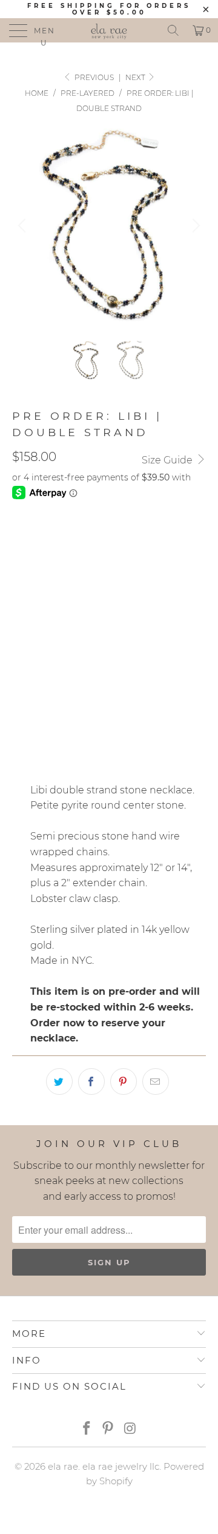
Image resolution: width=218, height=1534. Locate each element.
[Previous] (24, 226)
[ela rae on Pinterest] (108, 1429)
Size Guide (168, 460)
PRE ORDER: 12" (52, 592)
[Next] (194, 226)
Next (136, 77)
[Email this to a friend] (155, 1081)
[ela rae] (109, 30)
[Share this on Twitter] (59, 1081)
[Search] (173, 30)
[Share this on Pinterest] (123, 1081)
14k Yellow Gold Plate (73, 538)
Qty (20, 697)
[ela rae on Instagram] (130, 1429)
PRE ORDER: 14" (137, 592)
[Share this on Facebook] (91, 1081)
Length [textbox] (31, 629)
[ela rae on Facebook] (87, 1429)
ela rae (63, 1466)
